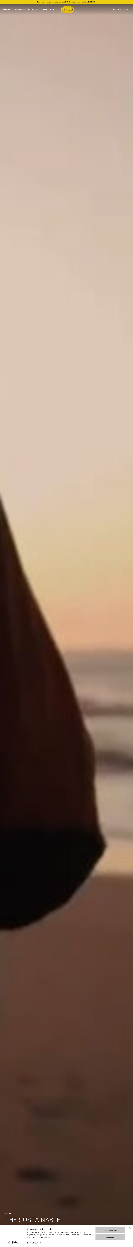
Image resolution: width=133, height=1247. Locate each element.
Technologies (19, 9)
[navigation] (28, 9)
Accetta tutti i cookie (110, 1230)
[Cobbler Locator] (121, 9)
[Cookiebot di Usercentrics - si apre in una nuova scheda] (13, 1243)
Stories (44, 9)
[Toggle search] (114, 9)
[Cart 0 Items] (125, 9)
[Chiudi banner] (130, 1228)
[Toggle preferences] (128, 9)
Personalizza (109, 1237)
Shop (52, 9)
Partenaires (33, 9)
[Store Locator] (118, 9)
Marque (6, 9)
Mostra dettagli (32, 1243)
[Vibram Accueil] (67, 9)
